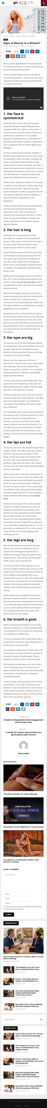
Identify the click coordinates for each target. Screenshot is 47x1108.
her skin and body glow (26, 282)
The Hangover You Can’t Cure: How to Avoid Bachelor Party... (27, 968)
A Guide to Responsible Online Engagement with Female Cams (23, 721)
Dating (5, 39)
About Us (27, 1106)
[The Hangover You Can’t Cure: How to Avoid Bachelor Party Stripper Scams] (8, 969)
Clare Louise (9, 46)
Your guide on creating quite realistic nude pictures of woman (21, 861)
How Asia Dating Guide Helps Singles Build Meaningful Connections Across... (27, 993)
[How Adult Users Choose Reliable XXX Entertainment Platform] (8, 1006)
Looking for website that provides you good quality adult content (23, 733)
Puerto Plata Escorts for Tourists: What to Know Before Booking (23, 958)
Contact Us (18, 1106)
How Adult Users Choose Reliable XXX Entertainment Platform (28, 1005)
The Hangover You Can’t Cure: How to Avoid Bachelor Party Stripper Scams (27, 1047)
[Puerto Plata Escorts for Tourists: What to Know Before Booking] (23, 941)
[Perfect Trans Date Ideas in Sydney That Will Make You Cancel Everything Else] (8, 981)
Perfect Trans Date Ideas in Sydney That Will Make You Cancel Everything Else (29, 1061)
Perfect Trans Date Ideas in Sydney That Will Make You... (27, 980)
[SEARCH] (41, 1019)
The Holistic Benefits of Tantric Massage (20, 794)
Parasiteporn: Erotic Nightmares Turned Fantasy (23, 827)
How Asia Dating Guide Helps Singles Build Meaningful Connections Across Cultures (27, 1074)
